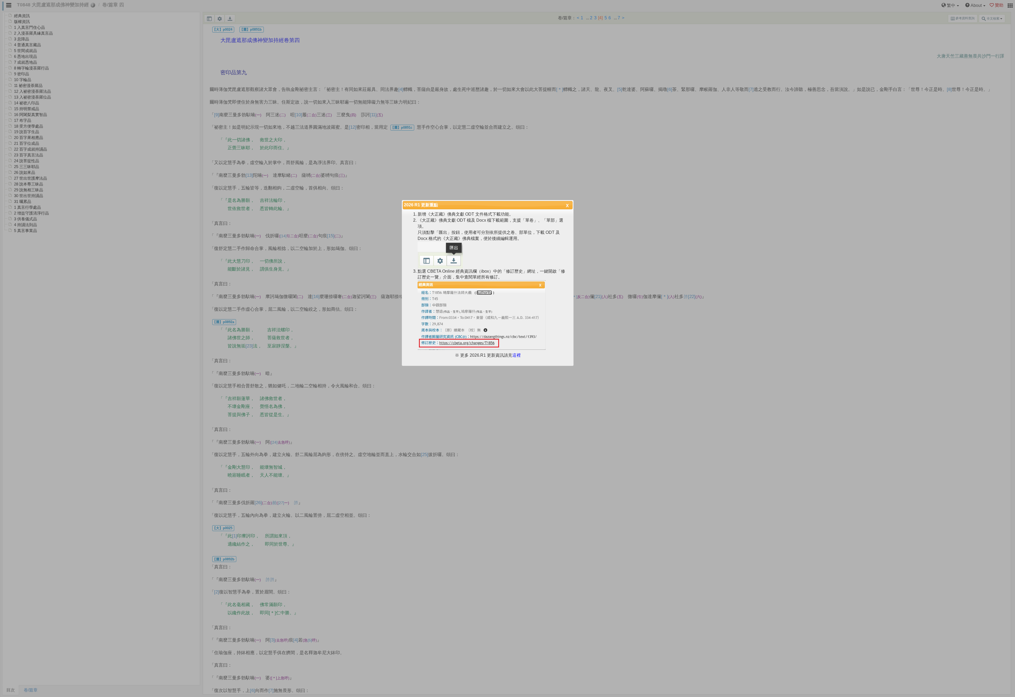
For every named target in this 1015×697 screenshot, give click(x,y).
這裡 (516, 355)
